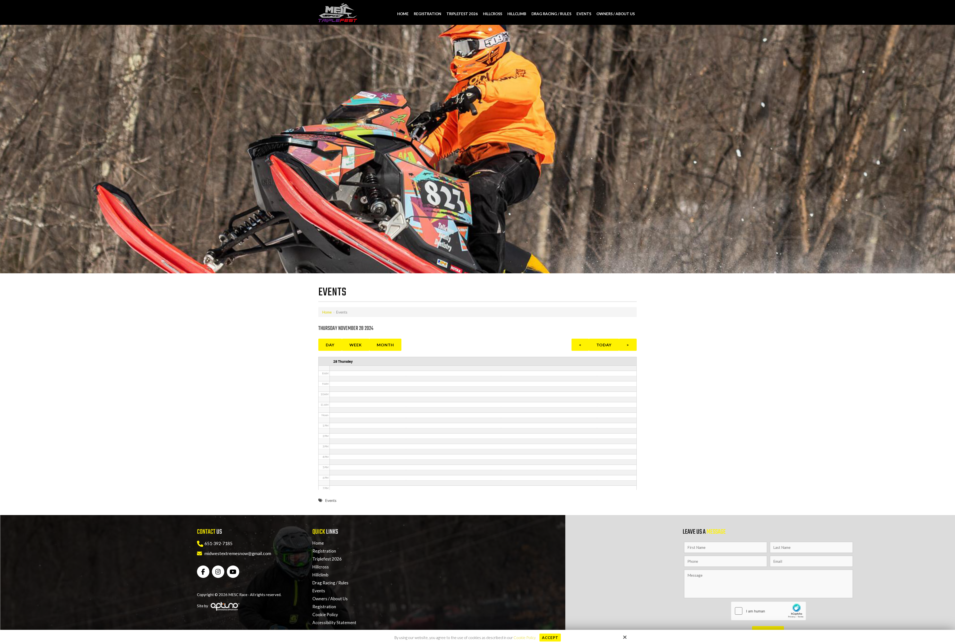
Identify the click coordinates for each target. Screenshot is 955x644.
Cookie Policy (525, 637)
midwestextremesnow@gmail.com (237, 553)
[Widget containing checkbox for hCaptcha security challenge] (768, 611)
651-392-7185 (218, 543)
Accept (550, 637)
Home (327, 312)
